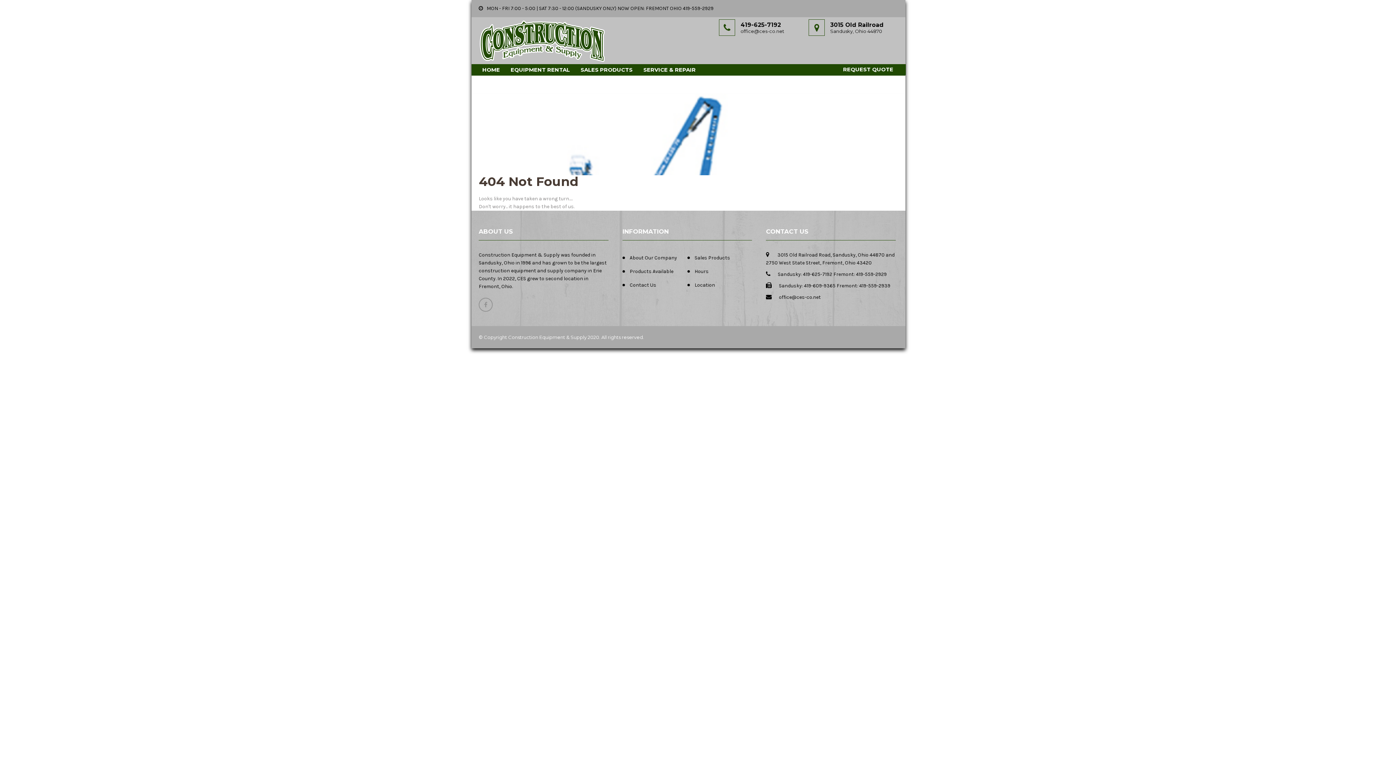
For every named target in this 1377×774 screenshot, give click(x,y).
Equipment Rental (540, 69)
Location (705, 285)
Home (491, 69)
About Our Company (653, 258)
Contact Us (643, 285)
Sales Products (607, 69)
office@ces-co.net (762, 31)
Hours (702, 271)
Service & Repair (669, 69)
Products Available (651, 271)
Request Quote (868, 69)
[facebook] (486, 305)
